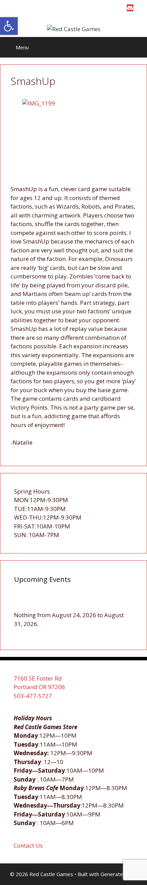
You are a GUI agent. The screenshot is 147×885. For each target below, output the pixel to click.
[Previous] (26, 603)
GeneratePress (119, 874)
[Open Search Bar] (137, 47)
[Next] (121, 603)
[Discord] (130, 7)
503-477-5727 (33, 696)
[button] (9, 26)
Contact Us (28, 845)
